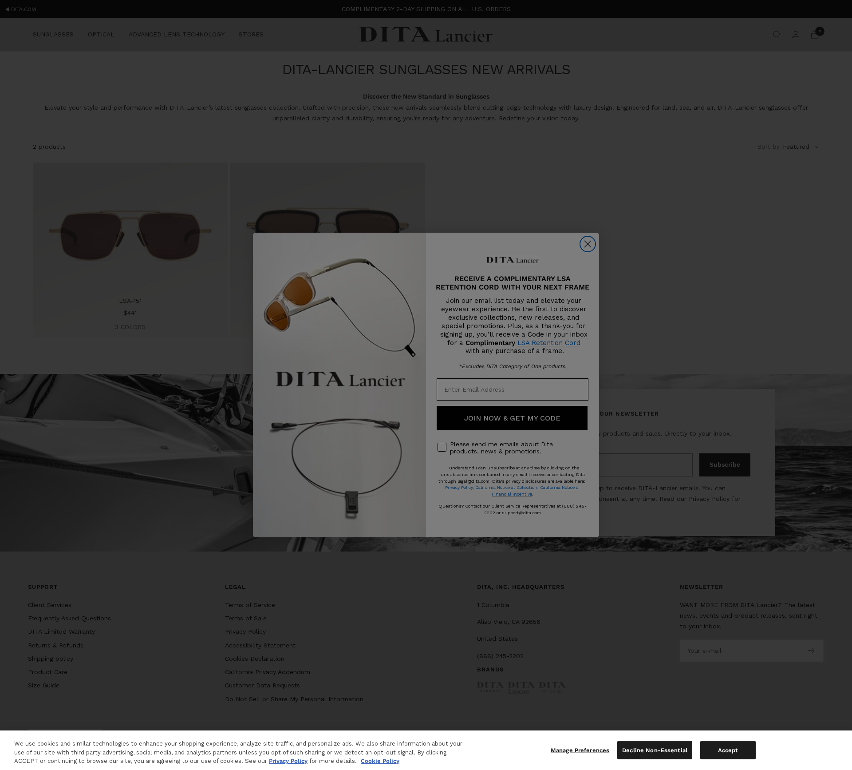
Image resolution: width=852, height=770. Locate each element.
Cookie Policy (380, 761)
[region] (426, 750)
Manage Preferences (580, 749)
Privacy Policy (288, 761)
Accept (728, 749)
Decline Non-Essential (654, 749)
